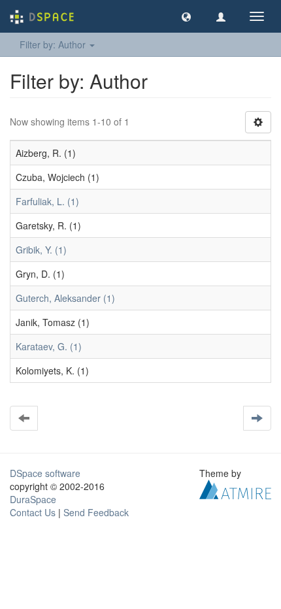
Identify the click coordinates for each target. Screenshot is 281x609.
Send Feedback (96, 512)
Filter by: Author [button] (54, 44)
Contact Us (33, 512)
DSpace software (45, 473)
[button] (186, 16)
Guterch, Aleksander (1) (65, 297)
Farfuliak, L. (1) (47, 201)
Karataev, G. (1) (49, 346)
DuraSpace (33, 499)
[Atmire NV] (235, 488)
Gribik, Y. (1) (41, 249)
